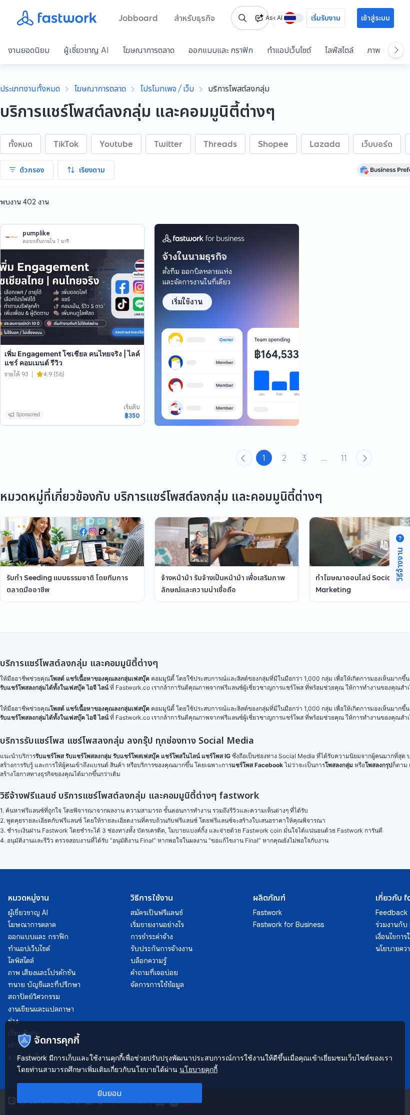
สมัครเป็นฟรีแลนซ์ (156, 913)
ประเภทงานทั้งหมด (30, 88)
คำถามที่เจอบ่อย (154, 973)
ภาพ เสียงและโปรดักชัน (42, 973)
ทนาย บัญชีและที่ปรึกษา (44, 985)
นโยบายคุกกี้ (199, 1069)
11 (344, 458)
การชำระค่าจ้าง (151, 937)
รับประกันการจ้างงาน (161, 949)
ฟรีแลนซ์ (231, 687)
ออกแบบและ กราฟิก (220, 50)
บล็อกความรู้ (148, 961)
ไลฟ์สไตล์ (339, 50)
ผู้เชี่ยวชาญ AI (86, 50)
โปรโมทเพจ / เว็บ (167, 88)
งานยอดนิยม (29, 50)
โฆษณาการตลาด (148, 50)
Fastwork (267, 913)
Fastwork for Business (288, 925)
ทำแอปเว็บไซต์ (289, 50)
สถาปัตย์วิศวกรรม (34, 997)
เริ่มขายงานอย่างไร (157, 925)
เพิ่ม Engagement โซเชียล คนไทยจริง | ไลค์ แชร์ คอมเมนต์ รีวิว (72, 358)
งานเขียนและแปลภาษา (41, 1009)
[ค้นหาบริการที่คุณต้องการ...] (243, 18)
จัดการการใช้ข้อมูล (157, 985)
